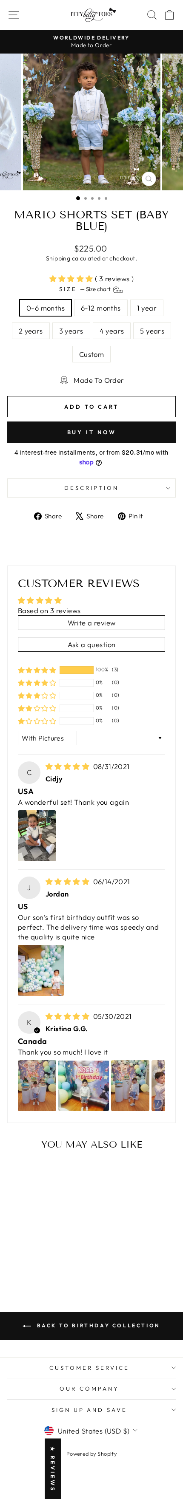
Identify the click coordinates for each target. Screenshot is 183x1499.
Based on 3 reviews (49, 610)
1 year (147, 307)
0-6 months (45, 307)
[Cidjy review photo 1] (37, 835)
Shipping (58, 258)
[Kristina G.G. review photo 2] (83, 1085)
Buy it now (91, 432)
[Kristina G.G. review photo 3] (130, 1085)
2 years (31, 330)
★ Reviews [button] (52, 1468)
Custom (91, 354)
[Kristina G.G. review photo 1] (37, 1085)
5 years (152, 330)
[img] (69, 766)
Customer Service (89, 1367)
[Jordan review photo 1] (41, 970)
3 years (71, 330)
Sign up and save (89, 1409)
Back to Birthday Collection (97, 1325)
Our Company (89, 1388)
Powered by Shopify (91, 1453)
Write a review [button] (92, 622)
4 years (112, 330)
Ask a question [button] (92, 644)
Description (91, 487)
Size (85, 289)
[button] (72, 278)
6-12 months (101, 307)
